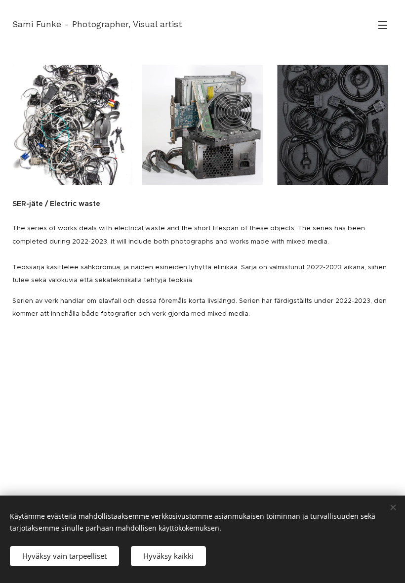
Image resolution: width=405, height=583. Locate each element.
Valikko (383, 25)
